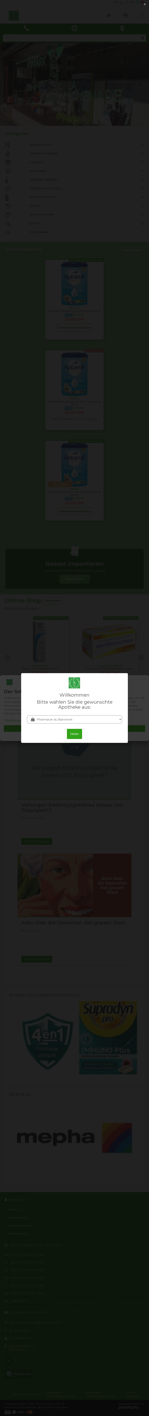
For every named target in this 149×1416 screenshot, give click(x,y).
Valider (74, 734)
